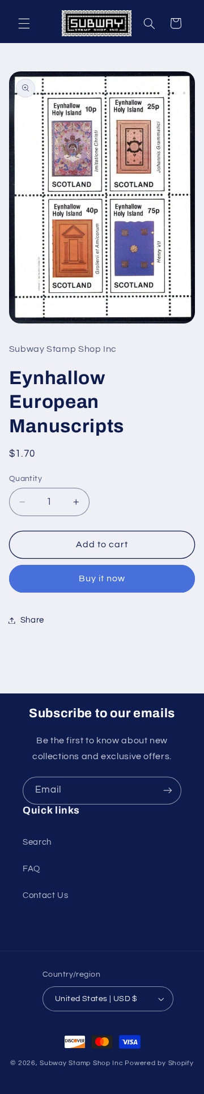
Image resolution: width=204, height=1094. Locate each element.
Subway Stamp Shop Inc (81, 1063)
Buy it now (102, 578)
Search (37, 842)
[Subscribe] (168, 790)
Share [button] (32, 620)
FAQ (31, 869)
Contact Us (45, 895)
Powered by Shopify (159, 1063)
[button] (24, 23)
